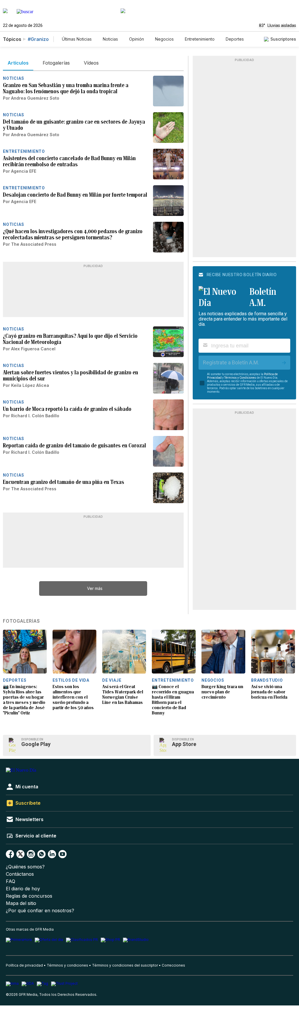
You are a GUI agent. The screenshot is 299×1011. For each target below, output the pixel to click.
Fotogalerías (21, 621)
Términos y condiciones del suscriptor (125, 965)
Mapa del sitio (21, 903)
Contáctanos (20, 874)
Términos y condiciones (67, 965)
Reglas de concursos (29, 896)
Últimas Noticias (77, 39)
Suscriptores (283, 39)
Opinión (136, 39)
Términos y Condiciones (240, 377)
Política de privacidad (24, 965)
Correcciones (173, 965)
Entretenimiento (200, 39)
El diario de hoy (23, 888)
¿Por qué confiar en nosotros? (40, 910)
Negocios (164, 39)
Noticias (110, 39)
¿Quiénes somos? (25, 867)
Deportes (235, 39)
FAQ (10, 881)
